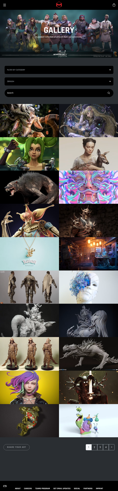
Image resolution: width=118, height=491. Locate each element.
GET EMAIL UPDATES (62, 488)
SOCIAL (77, 488)
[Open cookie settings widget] (4, 486)
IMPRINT (99, 488)
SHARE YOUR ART (16, 447)
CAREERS (28, 488)
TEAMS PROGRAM (42, 488)
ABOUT (18, 488)
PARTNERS (88, 488)
